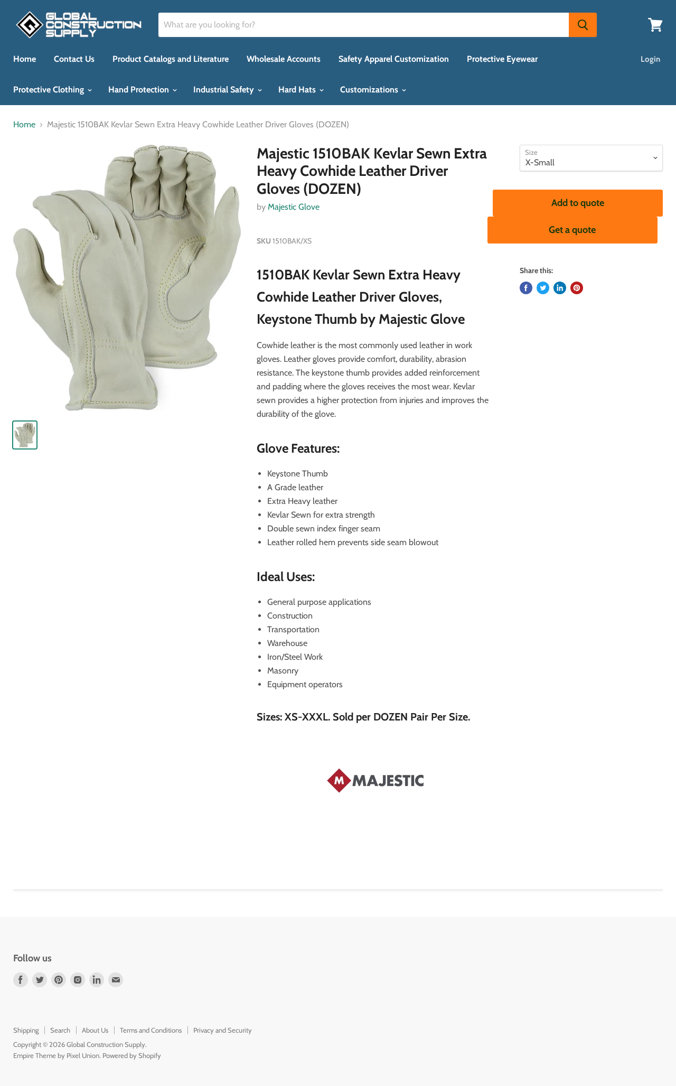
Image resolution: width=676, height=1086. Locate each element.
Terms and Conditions (151, 1030)
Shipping (26, 1030)
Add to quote (577, 203)
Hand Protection (139, 90)
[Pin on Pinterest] (576, 288)
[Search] (583, 25)
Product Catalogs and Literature (170, 59)
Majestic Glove (294, 207)
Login (650, 59)
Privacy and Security (222, 1030)
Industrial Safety (224, 90)
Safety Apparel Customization (394, 59)
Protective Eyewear (502, 59)
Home (24, 59)
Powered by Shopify (131, 1055)
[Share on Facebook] (526, 288)
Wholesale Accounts (284, 59)
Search (60, 1030)
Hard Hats (298, 90)
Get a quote (572, 230)
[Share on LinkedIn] (559, 288)
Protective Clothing (49, 90)
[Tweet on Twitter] (543, 288)
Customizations (370, 90)
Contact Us (74, 59)
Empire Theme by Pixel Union (56, 1055)
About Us (95, 1030)
